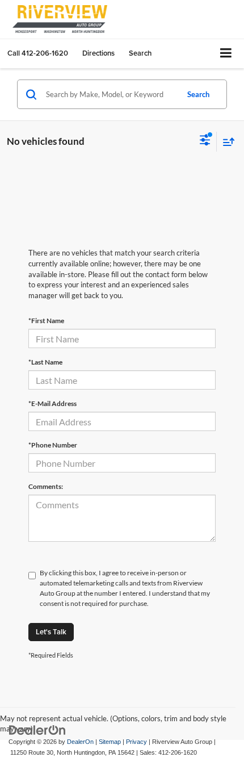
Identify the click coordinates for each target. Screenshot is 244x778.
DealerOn (80, 741)
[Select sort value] (226, 142)
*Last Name (45, 362)
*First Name (46, 320)
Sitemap (110, 741)
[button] (37, 53)
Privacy (136, 741)
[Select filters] (205, 141)
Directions (98, 53)
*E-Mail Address (52, 403)
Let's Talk (51, 631)
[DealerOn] (37, 729)
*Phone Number (52, 445)
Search (198, 94)
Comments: (45, 486)
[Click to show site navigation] (226, 53)
